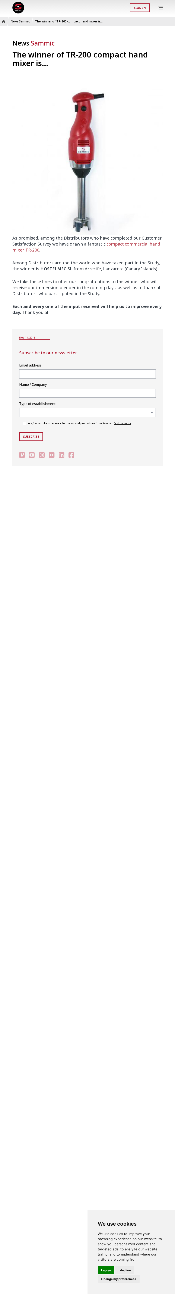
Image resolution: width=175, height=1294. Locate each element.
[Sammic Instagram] (42, 454)
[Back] (154, 8)
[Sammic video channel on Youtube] (32, 454)
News (33, 43)
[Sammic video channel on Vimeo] (22, 454)
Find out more (122, 423)
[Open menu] (161, 7)
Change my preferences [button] (118, 1279)
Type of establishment (37, 403)
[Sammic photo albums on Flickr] (51, 454)
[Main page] (18, 7)
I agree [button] (106, 1270)
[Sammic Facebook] (71, 454)
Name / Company (33, 384)
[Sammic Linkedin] (61, 454)
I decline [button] (125, 1270)
